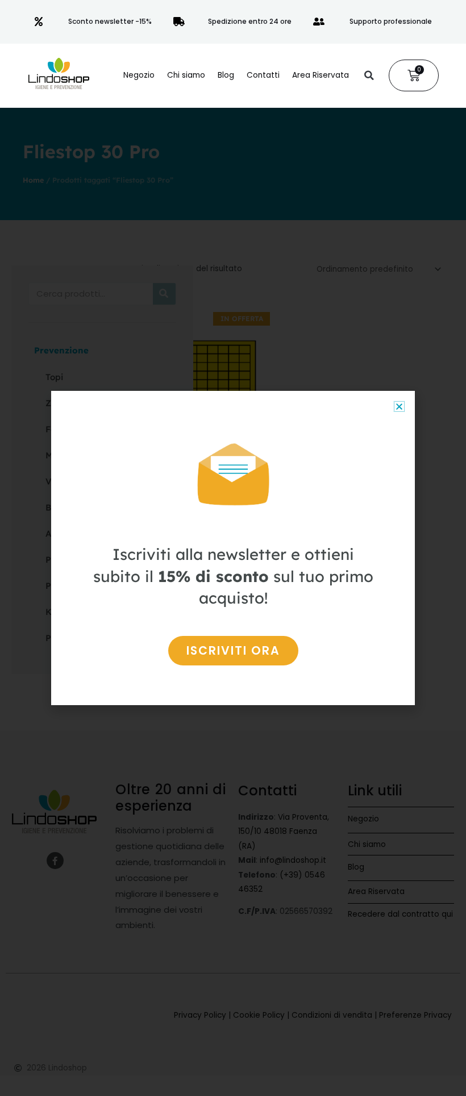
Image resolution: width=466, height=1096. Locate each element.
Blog (226, 75)
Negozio (139, 75)
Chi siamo (186, 75)
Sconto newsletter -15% (110, 21)
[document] (233, 548)
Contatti (263, 75)
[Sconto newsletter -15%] (38, 21)
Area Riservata (320, 75)
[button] (368, 75)
